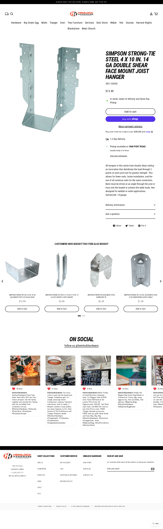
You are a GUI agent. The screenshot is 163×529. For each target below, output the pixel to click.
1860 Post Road (17, 466)
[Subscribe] (152, 468)
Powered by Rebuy (81, 319)
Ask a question (113, 214)
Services (89, 22)
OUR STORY (87, 463)
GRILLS (40, 463)
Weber (113, 22)
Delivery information (115, 205)
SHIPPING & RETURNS (68, 475)
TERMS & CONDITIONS (45, 506)
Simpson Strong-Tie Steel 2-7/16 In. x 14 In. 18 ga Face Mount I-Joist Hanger (61, 296)
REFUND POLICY (66, 481)
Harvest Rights (144, 22)
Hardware (16, 22)
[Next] (160, 281)
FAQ (61, 469)
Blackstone (73, 28)
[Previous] (2, 281)
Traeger (54, 22)
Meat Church (88, 28)
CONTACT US (88, 475)
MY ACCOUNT (65, 463)
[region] (126, 137)
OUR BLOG (87, 469)
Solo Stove (102, 22)
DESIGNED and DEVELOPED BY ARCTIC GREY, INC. (110, 506)
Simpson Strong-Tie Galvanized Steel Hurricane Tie (101, 296)
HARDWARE (41, 469)
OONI (39, 481)
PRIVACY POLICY (61, 506)
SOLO (39, 487)
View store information (118, 156)
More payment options (130, 126)
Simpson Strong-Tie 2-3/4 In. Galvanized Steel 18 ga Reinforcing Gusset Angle (140, 296)
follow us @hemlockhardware (81, 345)
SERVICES (41, 475)
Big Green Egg (31, 22)
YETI (39, 494)
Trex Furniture (75, 22)
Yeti (121, 22)
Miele (44, 22)
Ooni (62, 22)
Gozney (130, 22)
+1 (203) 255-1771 (17, 472)
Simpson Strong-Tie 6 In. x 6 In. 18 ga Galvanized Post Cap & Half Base (22, 296)
